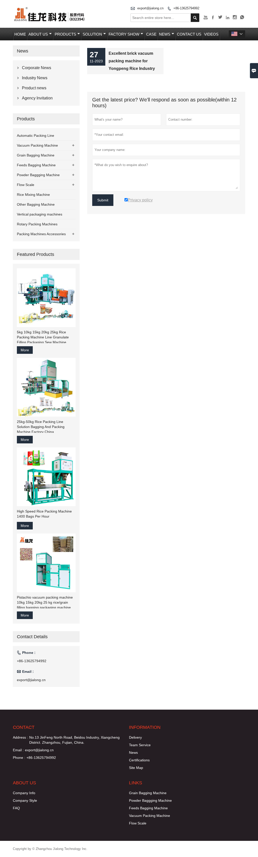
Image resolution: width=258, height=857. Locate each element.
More (25, 350)
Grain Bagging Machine (35, 155)
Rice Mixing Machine (33, 195)
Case (151, 34)
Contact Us (189, 34)
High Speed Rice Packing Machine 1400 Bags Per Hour (44, 513)
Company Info (24, 793)
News (164, 34)
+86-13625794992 (186, 8)
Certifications (139, 760)
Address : (20, 737)
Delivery (135, 737)
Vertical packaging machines (39, 214)
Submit (102, 200)
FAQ (16, 808)
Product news (34, 88)
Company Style (25, 800)
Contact (24, 727)
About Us (38, 34)
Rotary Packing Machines (37, 224)
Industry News (34, 78)
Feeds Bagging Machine (36, 165)
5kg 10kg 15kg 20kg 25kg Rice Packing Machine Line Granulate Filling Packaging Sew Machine (43, 337)
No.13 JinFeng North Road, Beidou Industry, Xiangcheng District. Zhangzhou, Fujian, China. (74, 739)
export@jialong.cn (150, 8)
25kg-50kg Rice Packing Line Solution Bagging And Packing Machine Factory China (40, 427)
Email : (18, 750)
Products (65, 34)
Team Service (140, 745)
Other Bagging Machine (36, 204)
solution (92, 34)
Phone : (19, 758)
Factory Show (124, 34)
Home (20, 34)
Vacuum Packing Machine (37, 145)
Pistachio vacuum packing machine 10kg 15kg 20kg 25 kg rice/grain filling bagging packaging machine (45, 602)
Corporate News (36, 68)
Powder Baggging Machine (38, 175)
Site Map (136, 768)
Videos (211, 34)
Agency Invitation (37, 98)
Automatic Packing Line (35, 135)
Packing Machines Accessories (41, 234)
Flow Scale (25, 185)
